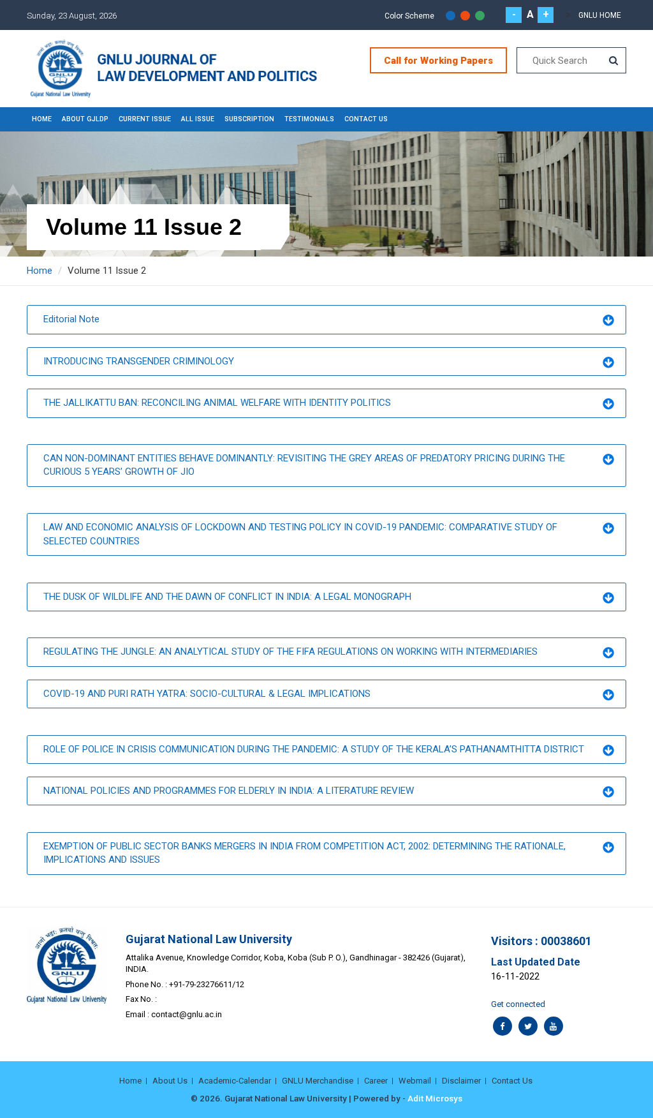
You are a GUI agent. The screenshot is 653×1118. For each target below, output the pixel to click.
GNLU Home (599, 15)
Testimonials (309, 119)
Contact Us (366, 119)
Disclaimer (461, 1080)
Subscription (249, 119)
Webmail (415, 1080)
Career (376, 1080)
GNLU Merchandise (317, 1080)
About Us (169, 1080)
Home (42, 119)
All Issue (197, 119)
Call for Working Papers (438, 60)
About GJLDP (85, 119)
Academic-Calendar (234, 1080)
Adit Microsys (434, 1098)
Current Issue (145, 119)
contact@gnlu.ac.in (186, 1014)
